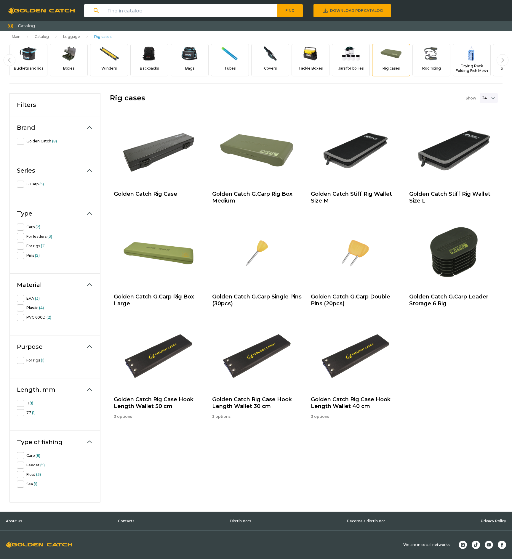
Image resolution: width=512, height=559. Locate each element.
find (290, 10)
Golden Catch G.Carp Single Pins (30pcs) (257, 300)
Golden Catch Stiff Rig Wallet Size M (351, 197)
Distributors (240, 521)
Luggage (71, 36)
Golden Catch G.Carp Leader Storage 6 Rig (448, 300)
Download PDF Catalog (356, 10)
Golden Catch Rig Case (145, 194)
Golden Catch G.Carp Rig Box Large (154, 300)
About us (14, 521)
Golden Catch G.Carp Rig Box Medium (252, 197)
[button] (21, 26)
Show (470, 98)
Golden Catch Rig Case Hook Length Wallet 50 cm (153, 402)
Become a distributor (366, 521)
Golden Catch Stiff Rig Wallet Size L (449, 197)
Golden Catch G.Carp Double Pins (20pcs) (350, 300)
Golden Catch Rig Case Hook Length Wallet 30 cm (252, 402)
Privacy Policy (493, 521)
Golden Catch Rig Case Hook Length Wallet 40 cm (351, 402)
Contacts (126, 521)
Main (16, 36)
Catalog (42, 36)
